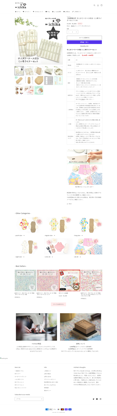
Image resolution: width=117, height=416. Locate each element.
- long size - (77, 235)
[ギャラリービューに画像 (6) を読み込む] (19, 80)
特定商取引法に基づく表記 (51, 382)
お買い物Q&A (47, 373)
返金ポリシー (47, 390)
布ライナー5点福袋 (63, 293)
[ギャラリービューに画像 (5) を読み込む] (58, 70)
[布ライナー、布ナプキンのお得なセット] (84, 183)
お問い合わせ (47, 376)
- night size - (19, 257)
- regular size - (48, 235)
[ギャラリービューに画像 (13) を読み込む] (38, 90)
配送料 (72, 26)
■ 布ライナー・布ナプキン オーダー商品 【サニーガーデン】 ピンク (46, 293)
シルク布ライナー (19, 379)
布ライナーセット (19, 385)
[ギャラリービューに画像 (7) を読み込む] (29, 80)
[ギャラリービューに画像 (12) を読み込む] (29, 90)
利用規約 (46, 387)
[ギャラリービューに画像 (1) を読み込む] (19, 70)
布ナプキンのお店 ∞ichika (60, 412)
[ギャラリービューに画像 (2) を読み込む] (29, 70)
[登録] (41, 399)
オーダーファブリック (20, 376)
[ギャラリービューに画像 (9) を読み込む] (48, 80)
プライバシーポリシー (50, 379)
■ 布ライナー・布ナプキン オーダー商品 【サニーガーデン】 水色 (24, 293)
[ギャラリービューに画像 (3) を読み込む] (38, 70)
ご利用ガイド (47, 371)
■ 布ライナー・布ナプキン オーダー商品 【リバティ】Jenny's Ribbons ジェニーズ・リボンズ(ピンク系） (91, 294)
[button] (94, 5)
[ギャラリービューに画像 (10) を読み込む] (58, 80)
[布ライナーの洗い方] (84, 157)
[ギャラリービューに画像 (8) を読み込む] (38, 80)
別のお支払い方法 (84, 46)
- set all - (76, 257)
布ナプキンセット (19, 382)
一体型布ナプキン (19, 371)
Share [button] (70, 203)
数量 (68, 28)
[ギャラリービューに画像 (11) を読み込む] (19, 90)
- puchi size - (19, 235)
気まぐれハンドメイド (20, 387)
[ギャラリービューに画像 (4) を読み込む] (48, 70)
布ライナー (18, 373)
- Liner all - (47, 257)
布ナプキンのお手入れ (50, 385)
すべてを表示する (58, 304)
